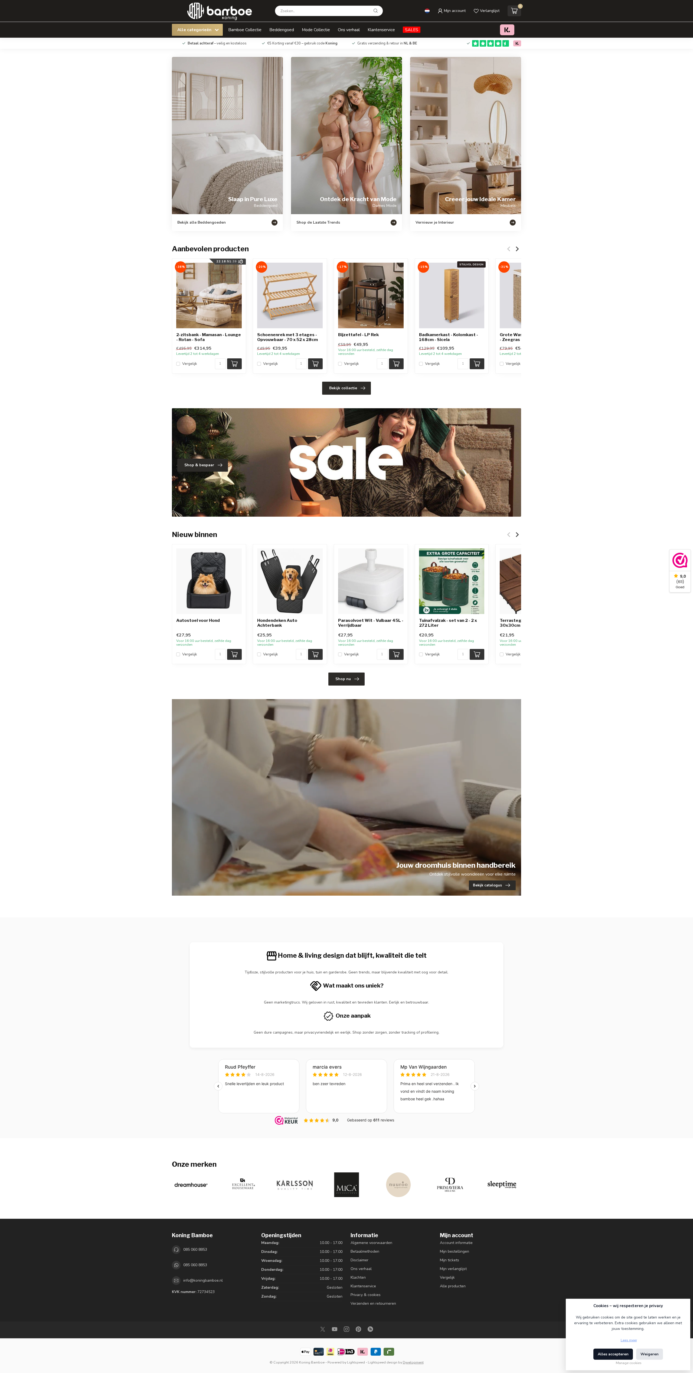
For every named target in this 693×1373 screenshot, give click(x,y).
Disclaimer (359, 1260)
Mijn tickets (449, 1260)
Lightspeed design (382, 1362)
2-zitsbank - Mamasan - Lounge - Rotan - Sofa (208, 337)
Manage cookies (629, 1363)
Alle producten (453, 1286)
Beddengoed (281, 30)
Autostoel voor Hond (198, 620)
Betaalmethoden (365, 1251)
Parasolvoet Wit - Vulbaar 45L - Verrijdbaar (370, 623)
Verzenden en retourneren (373, 1303)
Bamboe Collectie (244, 30)
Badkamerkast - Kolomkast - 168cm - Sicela (448, 337)
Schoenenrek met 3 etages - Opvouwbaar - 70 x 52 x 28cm (287, 337)
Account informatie (456, 1242)
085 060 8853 (195, 1249)
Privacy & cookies (366, 1294)
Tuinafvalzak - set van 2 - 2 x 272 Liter (448, 623)
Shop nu (343, 678)
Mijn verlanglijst (453, 1268)
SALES (411, 30)
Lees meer (629, 1340)
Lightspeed (356, 1362)
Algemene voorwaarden (371, 1242)
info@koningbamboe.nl (203, 1280)
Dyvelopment (413, 1362)
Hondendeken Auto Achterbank (277, 623)
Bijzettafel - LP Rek (358, 334)
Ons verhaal (349, 30)
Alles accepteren (613, 1354)
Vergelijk (189, 364)
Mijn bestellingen (454, 1251)
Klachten (358, 1277)
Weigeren (649, 1354)
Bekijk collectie (343, 388)
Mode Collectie (316, 30)
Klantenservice (381, 30)
